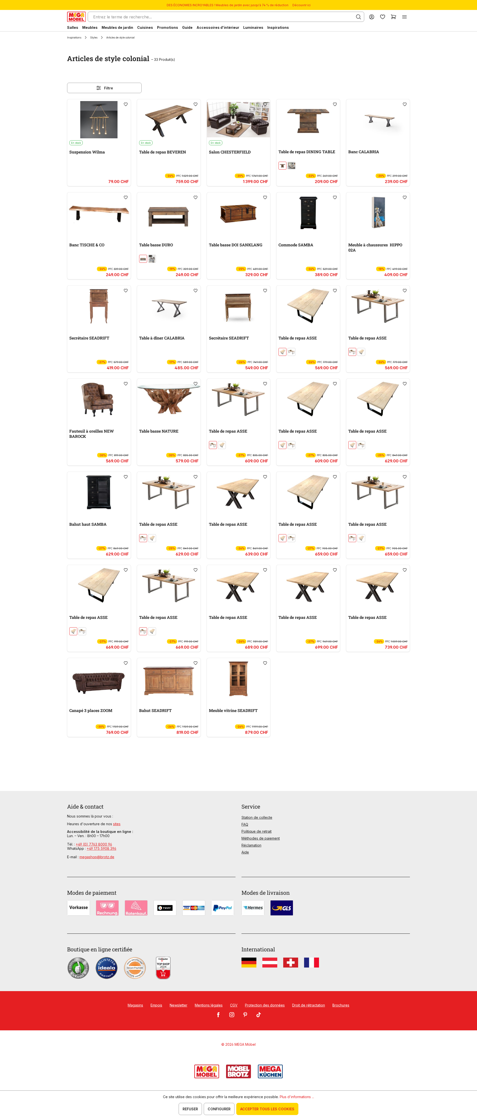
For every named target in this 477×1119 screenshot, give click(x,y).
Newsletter (178, 1005)
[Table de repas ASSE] (308, 306)
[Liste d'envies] (382, 17)
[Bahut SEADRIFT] (168, 678)
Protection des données (265, 1005)
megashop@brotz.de (97, 857)
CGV (234, 1005)
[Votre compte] (371, 17)
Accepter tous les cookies (267, 1109)
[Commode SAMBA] (308, 212)
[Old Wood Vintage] (282, 166)
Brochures (340, 1005)
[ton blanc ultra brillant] (152, 259)
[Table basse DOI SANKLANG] (238, 212)
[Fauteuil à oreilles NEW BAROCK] (99, 399)
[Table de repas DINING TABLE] (308, 119)
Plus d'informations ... (297, 1097)
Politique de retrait (256, 831)
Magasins (135, 1005)
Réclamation (251, 845)
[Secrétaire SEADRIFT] (99, 306)
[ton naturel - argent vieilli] (291, 352)
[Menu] (404, 17)
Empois (156, 1005)
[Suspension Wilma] (99, 119)
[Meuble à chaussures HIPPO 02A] (378, 212)
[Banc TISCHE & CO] (99, 212)
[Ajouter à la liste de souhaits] (126, 104)
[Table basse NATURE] (168, 399)
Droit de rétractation (308, 1005)
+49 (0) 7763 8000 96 (94, 844)
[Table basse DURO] (168, 212)
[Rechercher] (358, 17)
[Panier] (393, 17)
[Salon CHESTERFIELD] (238, 119)
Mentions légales (209, 1005)
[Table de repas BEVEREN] (168, 119)
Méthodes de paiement (260, 838)
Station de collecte (256, 817)
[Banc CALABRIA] (378, 119)
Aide (245, 852)
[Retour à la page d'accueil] (76, 17)
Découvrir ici (301, 5)
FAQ (244, 824)
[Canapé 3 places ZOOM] (99, 678)
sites (116, 824)
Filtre (108, 88)
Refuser (190, 1109)
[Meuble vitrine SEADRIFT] (238, 678)
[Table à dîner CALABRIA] (168, 306)
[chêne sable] (291, 166)
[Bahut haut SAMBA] (99, 492)
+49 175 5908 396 (101, 848)
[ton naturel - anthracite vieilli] (282, 352)
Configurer (219, 1109)
